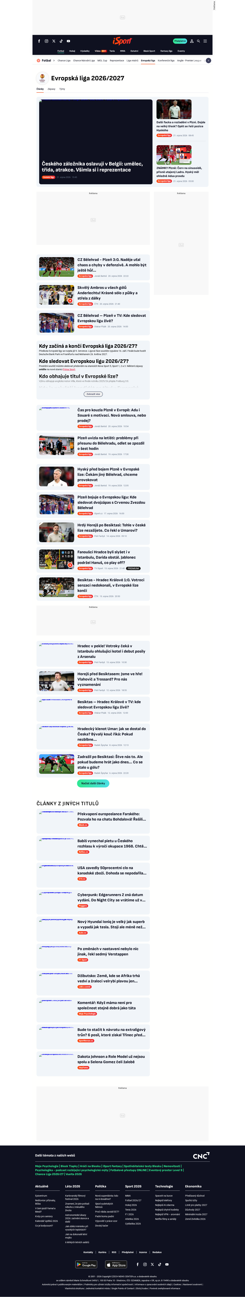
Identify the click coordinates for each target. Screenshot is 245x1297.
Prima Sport (69, 369)
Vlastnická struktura (74, 1288)
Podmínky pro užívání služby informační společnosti (108, 1284)
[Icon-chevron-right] (208, 60)
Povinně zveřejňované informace (165, 1288)
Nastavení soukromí (192, 1284)
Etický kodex (142, 1288)
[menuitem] (46, 60)
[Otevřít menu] (205, 41)
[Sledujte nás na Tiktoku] (61, 41)
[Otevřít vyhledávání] (198, 41)
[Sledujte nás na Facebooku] (39, 41)
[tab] (40, 89)
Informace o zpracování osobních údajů (153, 1284)
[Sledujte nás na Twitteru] (53, 41)
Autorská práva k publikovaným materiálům (62, 1284)
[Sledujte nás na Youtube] (68, 41)
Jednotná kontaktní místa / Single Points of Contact (110, 1288)
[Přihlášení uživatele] (191, 41)
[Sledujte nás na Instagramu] (46, 41)
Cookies (177, 1284)
